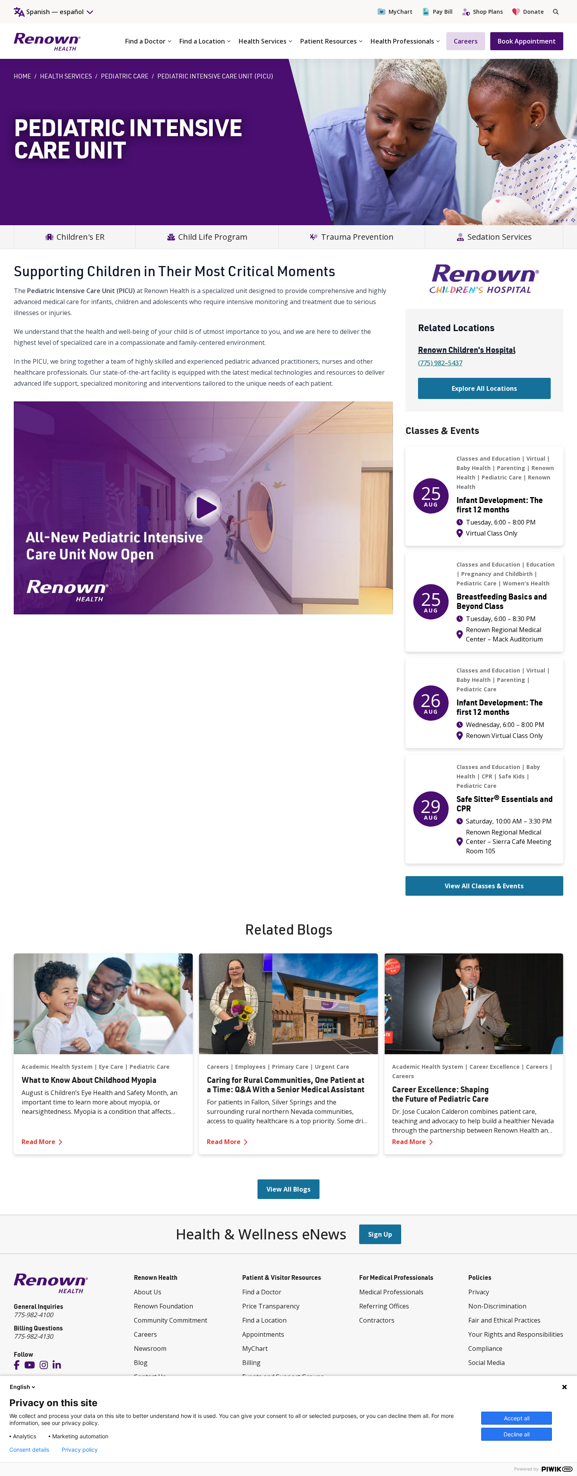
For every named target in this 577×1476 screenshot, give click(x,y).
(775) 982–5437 (440, 363)
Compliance (485, 1348)
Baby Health (473, 468)
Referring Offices (384, 1306)
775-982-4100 (33, 1314)
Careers (466, 41)
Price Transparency (270, 1306)
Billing (251, 1362)
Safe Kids (511, 776)
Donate (533, 11)
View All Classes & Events (484, 886)
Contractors (376, 1320)
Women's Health (526, 583)
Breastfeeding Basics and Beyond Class (501, 601)
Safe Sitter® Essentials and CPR (504, 803)
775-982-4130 (33, 1336)
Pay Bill (443, 11)
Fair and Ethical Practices (504, 1320)
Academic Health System (57, 1066)
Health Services (263, 41)
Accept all (517, 1418)
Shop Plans (488, 11)
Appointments (263, 1334)
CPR (487, 776)
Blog (141, 1362)
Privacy (478, 1292)
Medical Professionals (391, 1292)
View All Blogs (288, 1189)
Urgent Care (332, 1066)
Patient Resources (328, 41)
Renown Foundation (163, 1306)
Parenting (511, 468)
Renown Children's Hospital (466, 349)
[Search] (555, 12)
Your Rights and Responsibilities (515, 1334)
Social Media (486, 1362)
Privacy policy (80, 1450)
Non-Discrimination (497, 1306)
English (20, 1386)
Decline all (517, 1434)
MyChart (401, 11)
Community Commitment (170, 1320)
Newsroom (150, 1348)
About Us (147, 1292)
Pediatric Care (124, 76)
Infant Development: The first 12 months (499, 504)
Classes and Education (488, 458)
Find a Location (202, 41)
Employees (250, 1066)
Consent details (29, 1450)
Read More (103, 1141)
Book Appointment (527, 41)
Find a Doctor (145, 41)
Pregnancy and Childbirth (497, 574)
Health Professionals (402, 41)
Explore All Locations (484, 388)
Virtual (535, 458)
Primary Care (290, 1066)
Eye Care (111, 1066)
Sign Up (380, 1234)
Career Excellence (494, 1066)
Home (22, 76)
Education (540, 564)
